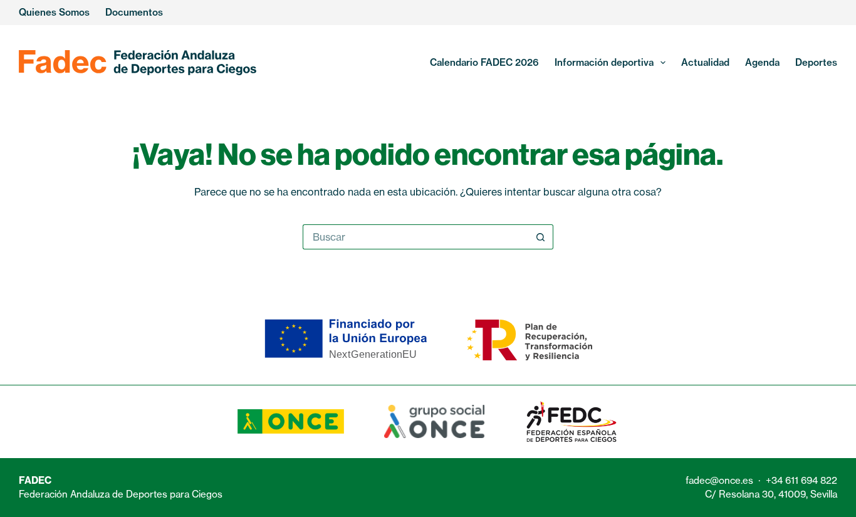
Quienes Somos (54, 12)
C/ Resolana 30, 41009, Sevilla (771, 494)
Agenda (762, 62)
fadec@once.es (719, 480)
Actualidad (705, 62)
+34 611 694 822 (801, 480)
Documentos (134, 12)
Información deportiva (604, 62)
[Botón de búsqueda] (540, 236)
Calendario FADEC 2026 (484, 62)
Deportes (816, 62)
